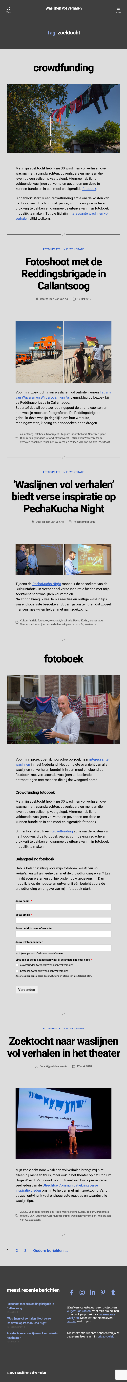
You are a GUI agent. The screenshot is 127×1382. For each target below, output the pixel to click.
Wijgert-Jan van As (57, 298)
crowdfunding (63, 68)
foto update (51, 249)
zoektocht (104, 442)
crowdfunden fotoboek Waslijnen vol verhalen (46, 965)
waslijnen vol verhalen (56, 442)
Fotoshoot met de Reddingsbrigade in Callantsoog (63, 274)
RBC (22, 438)
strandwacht (62, 438)
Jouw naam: (24, 901)
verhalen (25, 442)
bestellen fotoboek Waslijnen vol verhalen (44, 971)
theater (24, 1215)
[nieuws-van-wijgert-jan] (113, 1292)
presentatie (96, 620)
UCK (32, 1215)
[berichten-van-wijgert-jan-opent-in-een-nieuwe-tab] (82, 1292)
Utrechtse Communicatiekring (53, 1215)
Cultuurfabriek (28, 620)
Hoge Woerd (62, 1211)
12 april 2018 (84, 1066)
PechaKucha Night (46, 584)
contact (71, 1321)
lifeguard (65, 434)
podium (90, 1211)
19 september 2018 (84, 521)
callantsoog (26, 434)
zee (95, 442)
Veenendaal (27, 624)
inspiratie (66, 620)
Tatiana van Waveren (82, 438)
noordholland (79, 434)
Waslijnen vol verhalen (63, 8)
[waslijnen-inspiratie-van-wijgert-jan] (102, 1292)
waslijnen (36, 442)
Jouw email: (24, 914)
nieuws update (74, 249)
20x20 (23, 1211)
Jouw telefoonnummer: (29, 942)
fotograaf (54, 620)
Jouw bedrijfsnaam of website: (34, 928)
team (99, 438)
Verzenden (26, 990)
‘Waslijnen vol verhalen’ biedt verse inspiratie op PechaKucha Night (63, 497)
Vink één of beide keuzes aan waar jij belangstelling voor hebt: (54, 959)
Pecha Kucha (80, 620)
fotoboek (89, 189)
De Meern (34, 1211)
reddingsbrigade (35, 438)
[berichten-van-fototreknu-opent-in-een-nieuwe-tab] (71, 1292)
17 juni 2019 (84, 298)
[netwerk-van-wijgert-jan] (92, 1292)
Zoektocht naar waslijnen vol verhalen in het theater (63, 1047)
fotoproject (52, 434)
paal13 (104, 434)
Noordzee (93, 434)
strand (50, 438)
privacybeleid (106, 1336)
